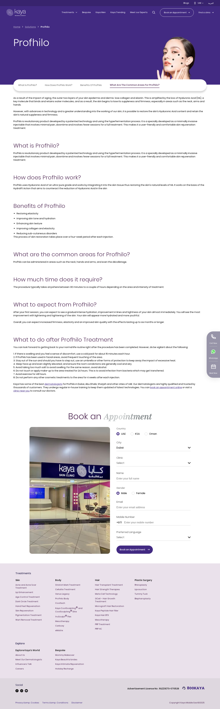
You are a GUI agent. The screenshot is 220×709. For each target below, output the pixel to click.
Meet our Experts (139, 12)
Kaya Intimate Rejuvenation (69, 664)
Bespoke (86, 12)
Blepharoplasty (143, 598)
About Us (20, 655)
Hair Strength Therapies (107, 589)
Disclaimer (77, 702)
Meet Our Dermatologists (28, 659)
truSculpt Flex (63, 616)
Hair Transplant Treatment (109, 585)
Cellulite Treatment (65, 589)
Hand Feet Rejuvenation (27, 606)
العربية (211, 3)
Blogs (186, 3)
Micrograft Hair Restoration (109, 606)
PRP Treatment (102, 624)
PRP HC (98, 628)
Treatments (68, 12)
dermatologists (53, 384)
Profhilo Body (62, 598)
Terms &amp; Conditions (55, 702)
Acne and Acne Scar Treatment (25, 586)
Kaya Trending (117, 12)
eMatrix (59, 630)
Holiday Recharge (64, 668)
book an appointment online (166, 387)
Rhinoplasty (141, 585)
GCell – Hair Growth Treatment (105, 600)
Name (120, 473)
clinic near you (21, 390)
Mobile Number (125, 517)
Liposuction (141, 589)
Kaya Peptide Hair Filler (106, 610)
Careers (19, 668)
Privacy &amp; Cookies (27, 702)
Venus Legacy (62, 594)
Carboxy (59, 625)
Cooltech (60, 603)
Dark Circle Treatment (26, 601)
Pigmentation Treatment (28, 615)
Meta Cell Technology (106, 594)
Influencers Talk (23, 664)
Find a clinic (204, 12)
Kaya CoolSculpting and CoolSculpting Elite (68, 609)
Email (119, 502)
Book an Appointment (175, 12)
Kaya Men (101, 12)
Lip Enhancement (24, 592)
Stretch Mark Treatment (67, 585)
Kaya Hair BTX (102, 615)
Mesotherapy (62, 621)
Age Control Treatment (27, 597)
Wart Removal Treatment (28, 619)
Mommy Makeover (64, 655)
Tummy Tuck (141, 594)
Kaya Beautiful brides (66, 659)
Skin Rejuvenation (24, 610)
